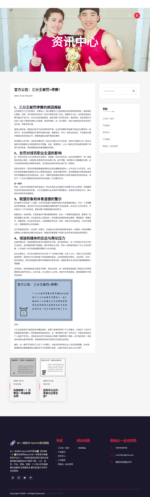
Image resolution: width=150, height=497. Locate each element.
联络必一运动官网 (125, 5)
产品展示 (85, 5)
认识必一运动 (71, 5)
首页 (68, 51)
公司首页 (57, 5)
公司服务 (109, 5)
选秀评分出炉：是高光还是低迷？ (51, 393)
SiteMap (82, 448)
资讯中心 (97, 5)
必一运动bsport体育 (53, 493)
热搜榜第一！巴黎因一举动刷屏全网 (22, 393)
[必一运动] (20, 10)
